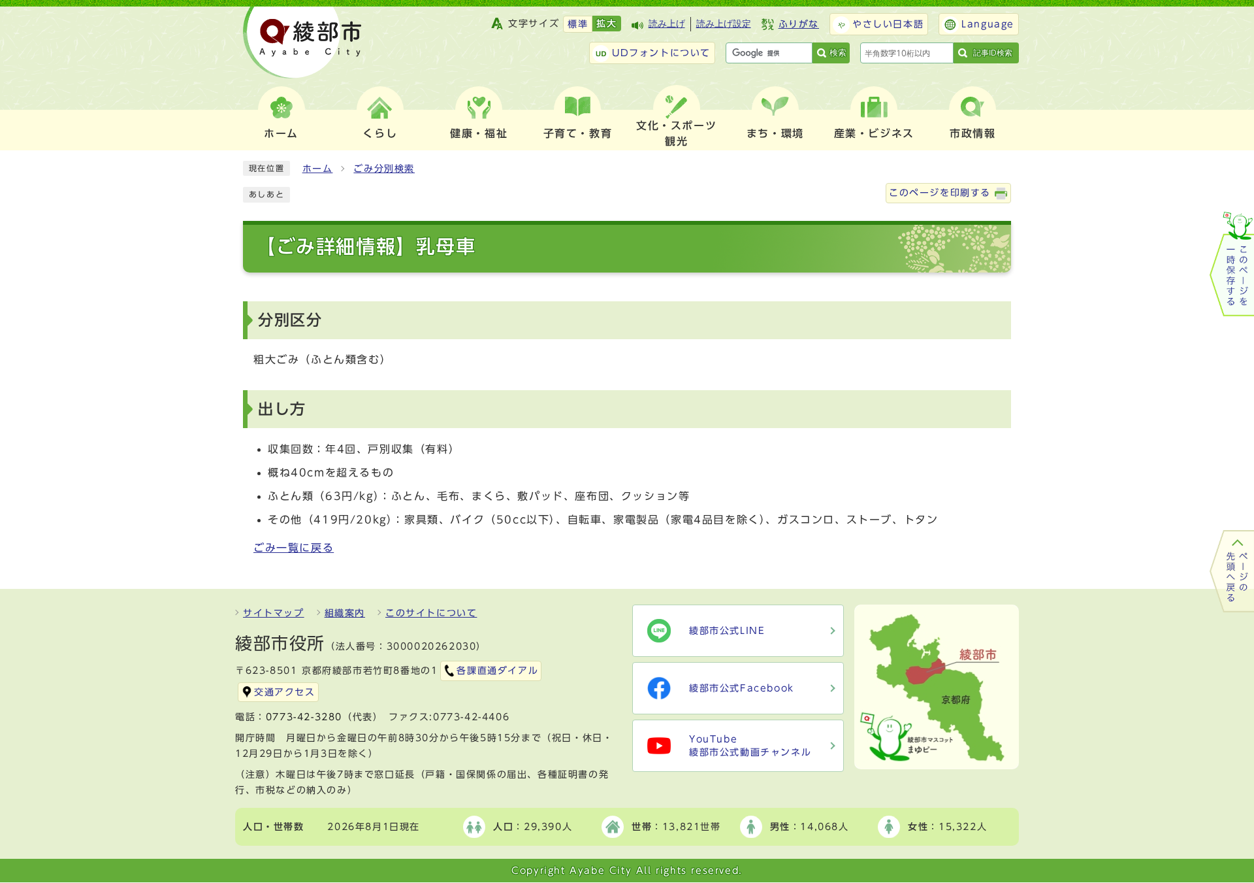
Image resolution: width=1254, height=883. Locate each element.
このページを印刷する (940, 192)
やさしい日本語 (888, 24)
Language (987, 24)
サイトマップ (273, 613)
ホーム (317, 168)
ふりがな (799, 24)
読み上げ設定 (723, 24)
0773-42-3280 (304, 717)
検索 (837, 53)
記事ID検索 (992, 53)
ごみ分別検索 (384, 168)
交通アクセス (284, 692)
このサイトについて (431, 613)
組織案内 (345, 613)
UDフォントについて (661, 53)
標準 (578, 24)
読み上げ (667, 24)
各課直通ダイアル (497, 670)
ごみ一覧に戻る (293, 547)
